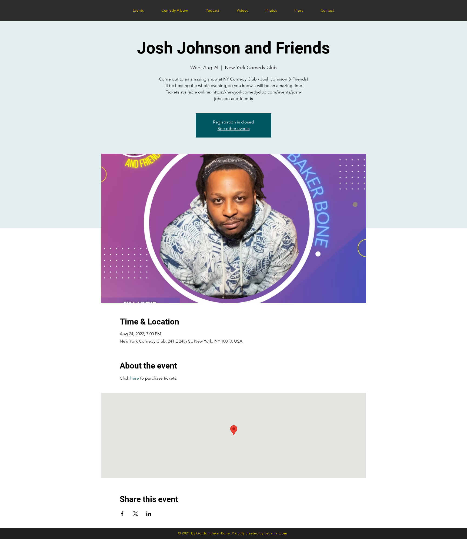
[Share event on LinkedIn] (148, 513)
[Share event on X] (135, 513)
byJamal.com (275, 533)
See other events (234, 128)
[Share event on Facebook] (122, 513)
